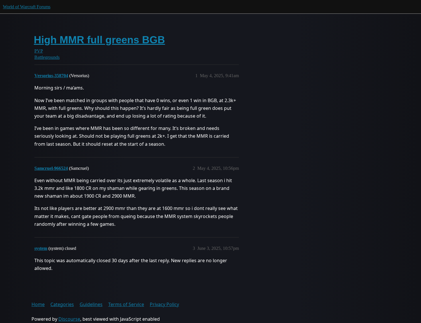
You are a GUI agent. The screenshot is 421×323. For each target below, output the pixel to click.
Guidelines (91, 304)
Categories (62, 304)
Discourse (69, 319)
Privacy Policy (164, 304)
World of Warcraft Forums (26, 6)
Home (38, 304)
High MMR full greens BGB (99, 40)
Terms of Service (126, 304)
